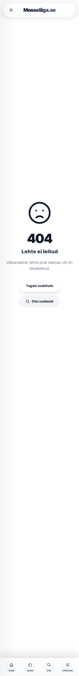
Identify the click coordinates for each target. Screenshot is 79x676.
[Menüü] (11, 10)
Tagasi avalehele (39, 286)
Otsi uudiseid (42, 301)
